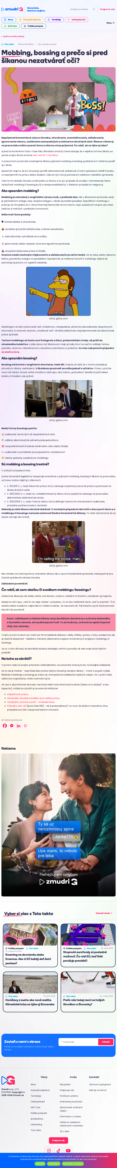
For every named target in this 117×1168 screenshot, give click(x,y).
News (33, 1084)
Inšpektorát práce (17, 694)
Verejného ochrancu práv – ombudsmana (30, 702)
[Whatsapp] (25, 726)
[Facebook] (5, 726)
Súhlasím (40, 1164)
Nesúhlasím (53, 1164)
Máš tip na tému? (98, 1090)
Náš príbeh (65, 1084)
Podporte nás (107, 9)
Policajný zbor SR (16, 706)
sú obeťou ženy (10, 352)
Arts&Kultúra (37, 1118)
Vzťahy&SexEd (38, 1101)
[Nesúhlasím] (112, 1160)
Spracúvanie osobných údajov (71, 1109)
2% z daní (64, 1131)
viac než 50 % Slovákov (45, 155)
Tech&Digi (36, 1095)
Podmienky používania (71, 1101)
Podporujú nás (67, 1090)
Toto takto (36, 1130)
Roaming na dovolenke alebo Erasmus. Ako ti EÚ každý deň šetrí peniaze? (28, 959)
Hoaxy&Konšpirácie (40, 1090)
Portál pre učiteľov (69, 1095)
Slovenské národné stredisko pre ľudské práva (33, 698)
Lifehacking (36, 1124)
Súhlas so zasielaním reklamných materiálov (71, 1124)
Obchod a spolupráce (100, 1084)
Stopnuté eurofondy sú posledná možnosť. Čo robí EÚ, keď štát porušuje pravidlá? (85, 956)
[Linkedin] (18, 726)
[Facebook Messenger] (12, 726)
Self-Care (35, 1107)
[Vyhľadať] (94, 9)
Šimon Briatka (26, 44)
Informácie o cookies (70, 1116)
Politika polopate (39, 1113)
